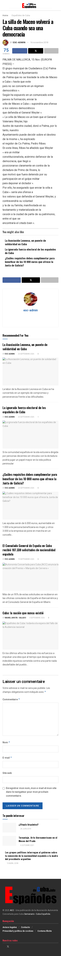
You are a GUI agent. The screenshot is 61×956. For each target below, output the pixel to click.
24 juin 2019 (25, 829)
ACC (12, 910)
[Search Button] (57, 5)
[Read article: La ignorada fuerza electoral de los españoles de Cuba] (30, 435)
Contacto (25, 927)
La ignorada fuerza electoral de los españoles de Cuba (30, 251)
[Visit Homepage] (30, 5)
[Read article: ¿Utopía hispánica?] (9, 827)
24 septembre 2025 (26, 488)
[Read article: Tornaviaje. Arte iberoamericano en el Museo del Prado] (9, 841)
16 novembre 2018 (39, 42)
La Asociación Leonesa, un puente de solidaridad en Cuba (25, 242)
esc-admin (19, 42)
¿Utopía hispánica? (28, 824)
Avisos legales (10, 927)
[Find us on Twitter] (8, 947)
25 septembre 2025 (26, 354)
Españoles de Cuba (21, 15)
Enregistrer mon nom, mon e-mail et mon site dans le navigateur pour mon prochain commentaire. (31, 792)
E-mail (7, 758)
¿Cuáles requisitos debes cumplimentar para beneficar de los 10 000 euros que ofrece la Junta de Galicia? (30, 261)
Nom (6, 742)
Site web (7, 773)
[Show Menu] (4, 5)
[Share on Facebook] (19, 51)
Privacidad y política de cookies (18, 931)
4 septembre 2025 (37, 618)
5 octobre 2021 (27, 845)
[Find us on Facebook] (3, 947)
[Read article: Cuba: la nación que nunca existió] (30, 636)
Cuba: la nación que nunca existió (23, 613)
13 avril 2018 (12, 863)
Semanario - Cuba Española (37, 914)
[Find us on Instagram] (12, 947)
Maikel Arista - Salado (15, 618)
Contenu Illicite (44, 931)
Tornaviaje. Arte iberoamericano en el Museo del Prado (38, 839)
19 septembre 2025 (26, 559)
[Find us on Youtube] (17, 947)
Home (5, 15)
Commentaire (11, 699)
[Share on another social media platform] (51, 51)
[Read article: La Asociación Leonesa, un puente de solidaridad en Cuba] (30, 372)
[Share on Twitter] (35, 51)
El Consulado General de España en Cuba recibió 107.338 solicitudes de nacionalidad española (29, 549)
